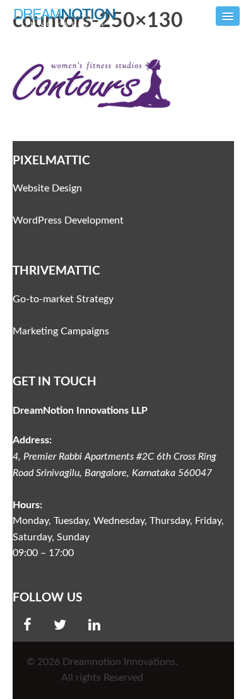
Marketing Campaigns (61, 331)
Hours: (27, 505)
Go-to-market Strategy (63, 299)
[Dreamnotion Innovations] (68, 16)
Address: (32, 440)
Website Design (47, 188)
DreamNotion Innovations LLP (80, 411)
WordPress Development (68, 220)
